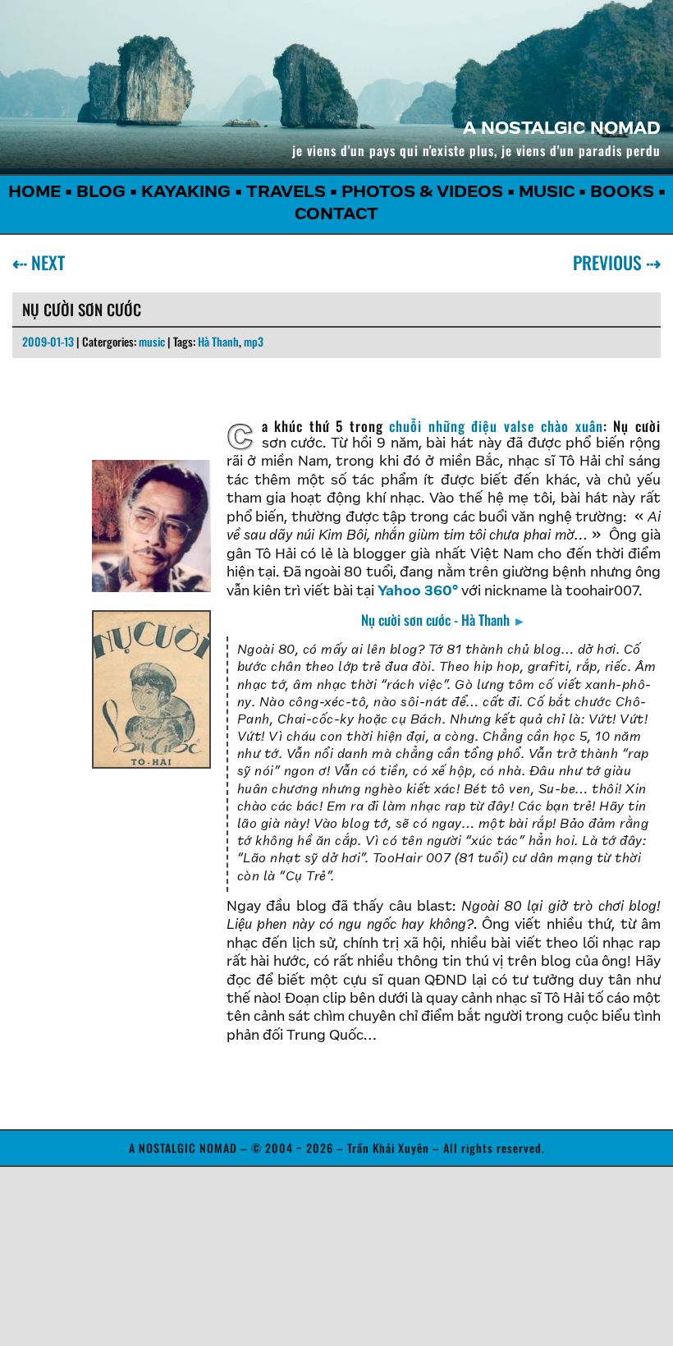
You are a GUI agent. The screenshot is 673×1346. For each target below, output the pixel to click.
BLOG (101, 193)
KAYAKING (186, 193)
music (152, 341)
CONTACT (336, 215)
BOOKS (622, 193)
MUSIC (547, 193)
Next (44, 262)
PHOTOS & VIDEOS (422, 193)
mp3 (253, 341)
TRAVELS (286, 193)
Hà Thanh (218, 341)
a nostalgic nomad (562, 130)
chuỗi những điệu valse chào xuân (496, 426)
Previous (611, 262)
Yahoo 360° (418, 592)
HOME (34, 193)
